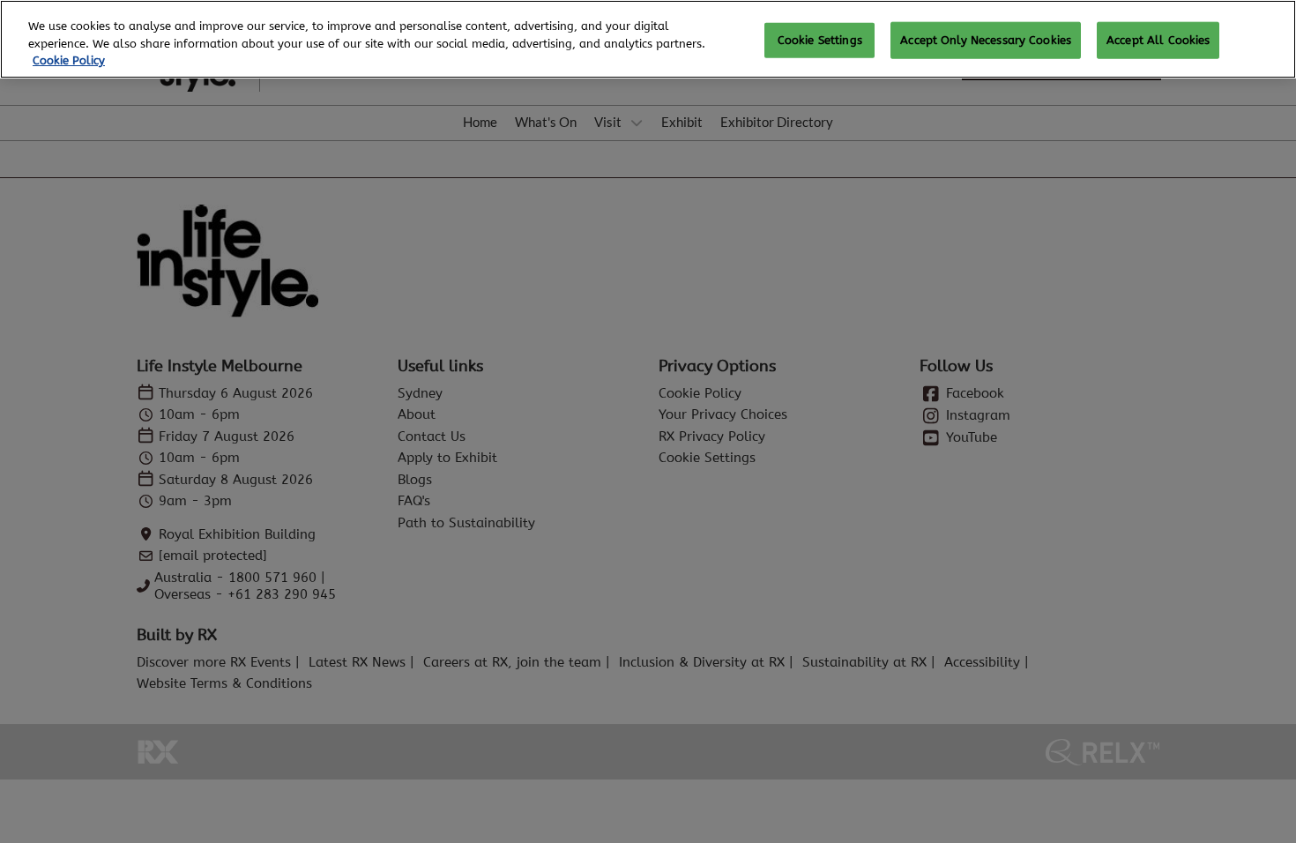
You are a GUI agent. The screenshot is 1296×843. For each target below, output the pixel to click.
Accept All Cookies (1158, 40)
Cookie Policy (69, 60)
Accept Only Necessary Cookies (985, 40)
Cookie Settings (820, 40)
